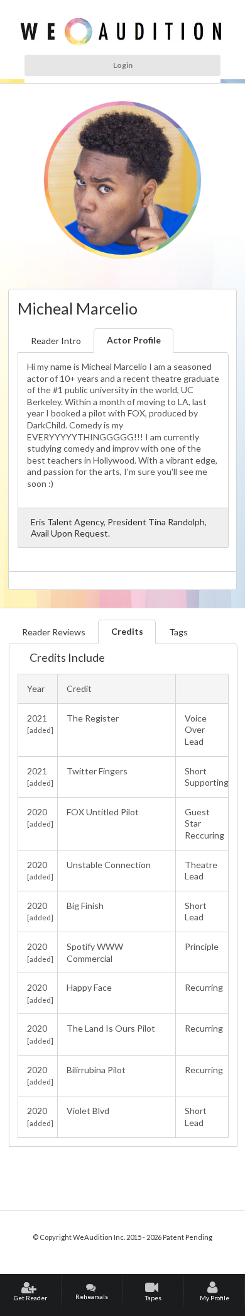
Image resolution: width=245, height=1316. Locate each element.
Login (123, 65)
